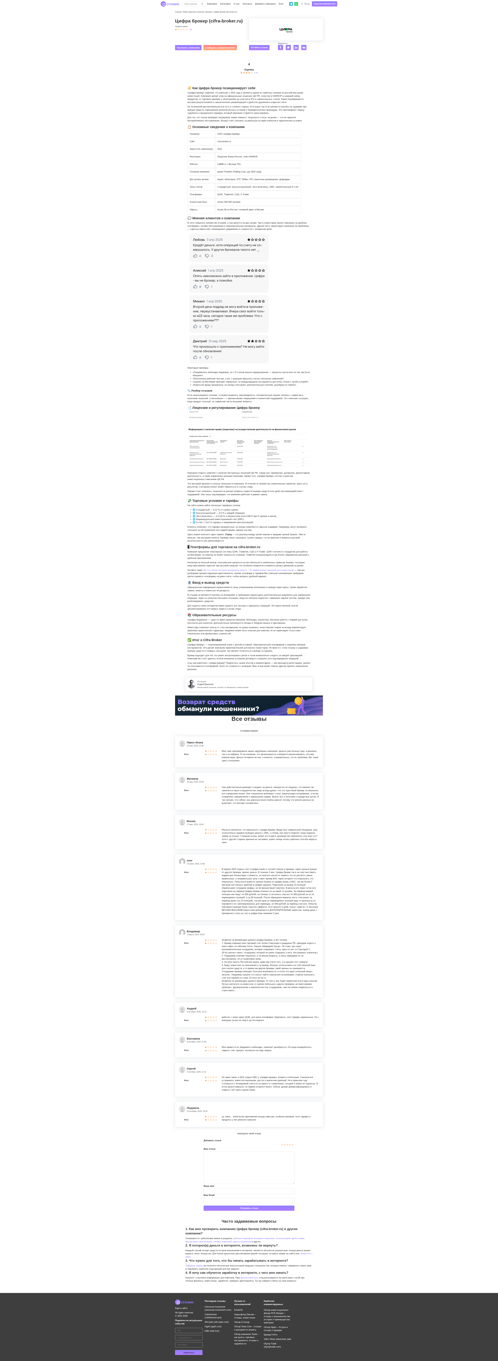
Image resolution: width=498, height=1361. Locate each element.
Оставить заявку (210, 67)
